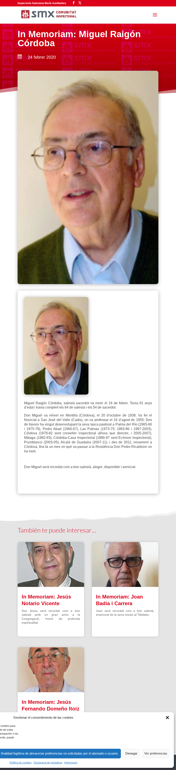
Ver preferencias (155, 753)
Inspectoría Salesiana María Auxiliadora (42, 3)
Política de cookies (21, 762)
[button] (167, 717)
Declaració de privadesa (48, 762)
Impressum (70, 762)
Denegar (131, 753)
